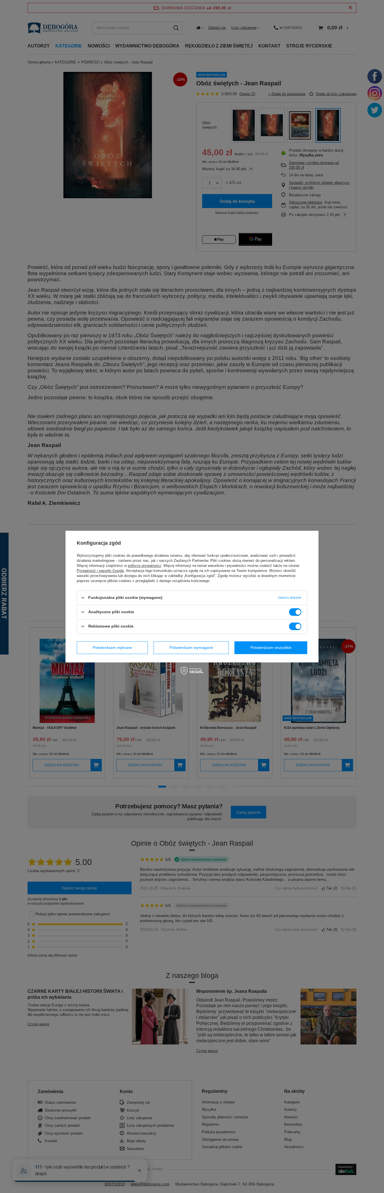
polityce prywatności (144, 566)
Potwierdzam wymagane (191, 647)
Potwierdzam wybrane (112, 647)
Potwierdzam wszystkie (271, 647)
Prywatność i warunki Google (100, 571)
